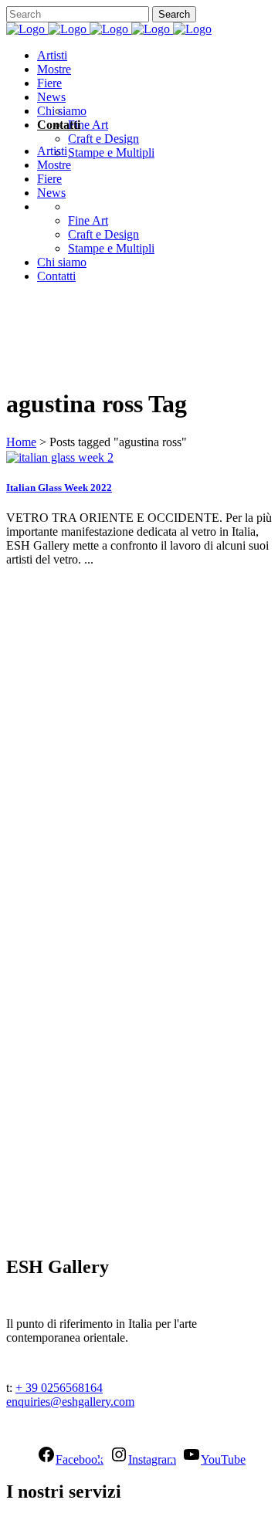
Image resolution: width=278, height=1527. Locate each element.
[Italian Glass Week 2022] (60, 457)
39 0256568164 (64, 1387)
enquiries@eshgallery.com (70, 1401)
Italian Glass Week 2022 (59, 487)
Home (21, 442)
